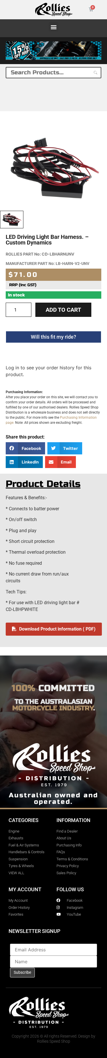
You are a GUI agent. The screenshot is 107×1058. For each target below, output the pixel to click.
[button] (53, 26)
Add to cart (63, 309)
